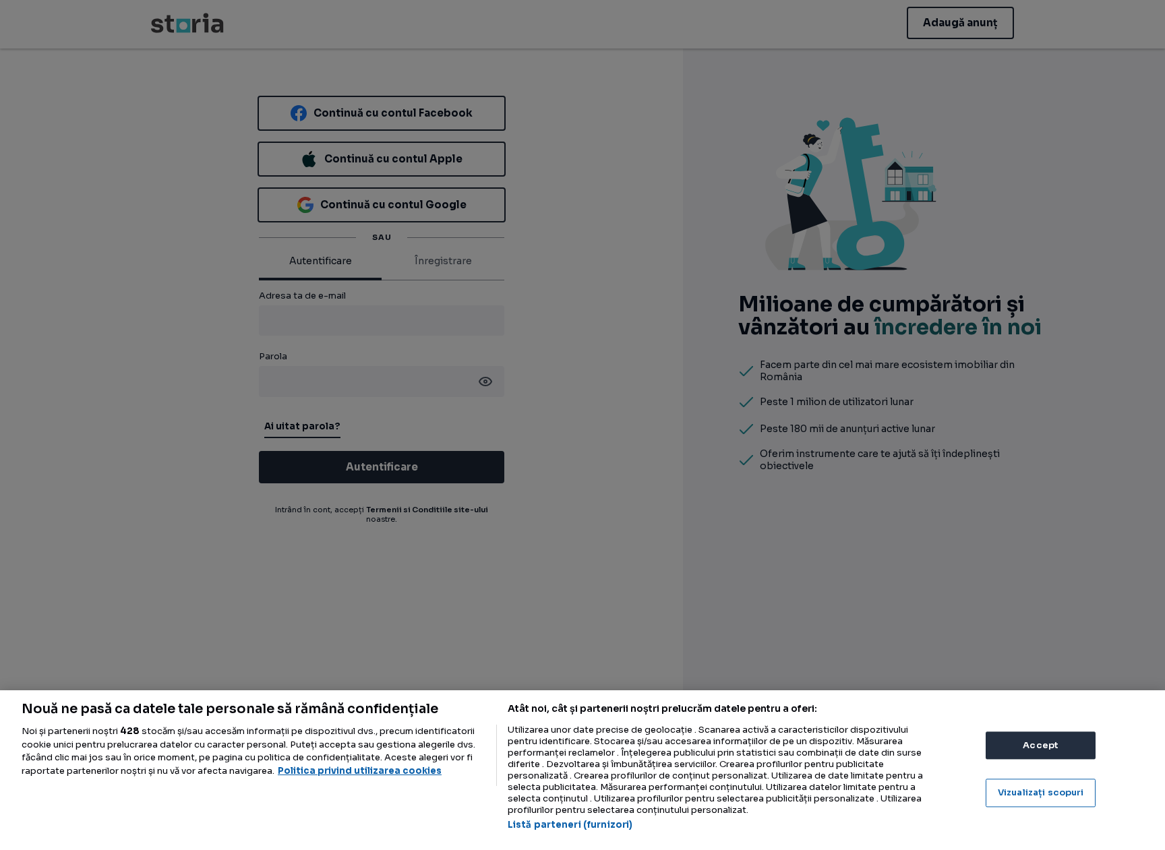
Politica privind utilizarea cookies (360, 771)
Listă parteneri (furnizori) (570, 824)
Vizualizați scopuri (1040, 793)
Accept (1040, 745)
